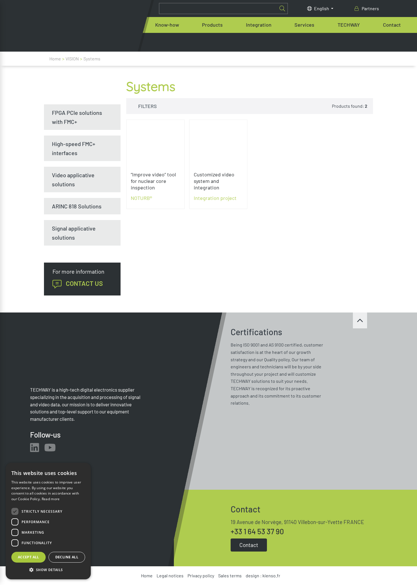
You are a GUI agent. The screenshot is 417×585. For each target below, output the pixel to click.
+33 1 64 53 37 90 (257, 531)
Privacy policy (201, 575)
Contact (392, 25)
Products (212, 25)
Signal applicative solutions (74, 233)
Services (304, 25)
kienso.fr (271, 575)
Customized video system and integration (214, 181)
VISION (72, 58)
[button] (48, 570)
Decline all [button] (66, 557)
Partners (370, 8)
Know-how (167, 25)
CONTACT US (84, 283)
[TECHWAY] (99, 26)
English (322, 8)
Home (55, 58)
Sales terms (230, 575)
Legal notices (170, 575)
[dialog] (48, 521)
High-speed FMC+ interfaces (73, 148)
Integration (258, 25)
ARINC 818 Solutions (77, 206)
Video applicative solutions (73, 179)
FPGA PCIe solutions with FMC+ (77, 117)
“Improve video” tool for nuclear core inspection (153, 181)
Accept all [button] (28, 557)
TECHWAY (349, 25)
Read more (51, 499)
